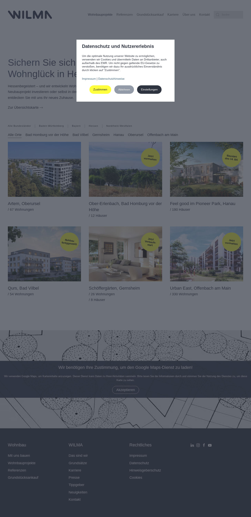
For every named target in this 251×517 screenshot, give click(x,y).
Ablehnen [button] (124, 89)
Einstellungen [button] (149, 89)
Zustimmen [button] (100, 89)
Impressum (89, 78)
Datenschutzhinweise (111, 78)
